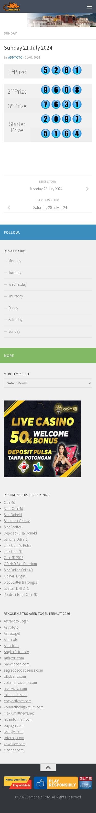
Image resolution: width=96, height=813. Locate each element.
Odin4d (9, 502)
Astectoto (11, 645)
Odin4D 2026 (13, 557)
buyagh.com (14, 725)
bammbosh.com (16, 664)
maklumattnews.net (19, 713)
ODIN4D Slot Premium (20, 563)
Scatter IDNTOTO (16, 588)
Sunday (10, 33)
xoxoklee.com (14, 743)
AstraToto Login (16, 621)
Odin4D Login (14, 576)
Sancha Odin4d (16, 539)
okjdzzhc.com (15, 676)
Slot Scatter (12, 527)
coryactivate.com (17, 700)
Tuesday (14, 272)
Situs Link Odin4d (17, 520)
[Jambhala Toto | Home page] (14, 6)
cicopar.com (13, 750)
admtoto (15, 57)
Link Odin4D (13, 551)
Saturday (15, 319)
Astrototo (11, 627)
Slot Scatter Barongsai (21, 582)
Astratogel (12, 633)
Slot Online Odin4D (18, 569)
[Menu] (89, 6)
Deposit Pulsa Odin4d (20, 533)
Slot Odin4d (13, 514)
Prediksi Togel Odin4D (20, 594)
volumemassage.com (20, 682)
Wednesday (17, 284)
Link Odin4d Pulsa (17, 545)
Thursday (15, 296)
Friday (13, 307)
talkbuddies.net (15, 694)
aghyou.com (14, 657)
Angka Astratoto (16, 651)
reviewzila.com (15, 688)
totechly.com (14, 737)
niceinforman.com (18, 719)
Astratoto (11, 639)
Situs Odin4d (13, 508)
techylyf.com (13, 731)
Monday (14, 260)
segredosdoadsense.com (23, 670)
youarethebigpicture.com (23, 707)
